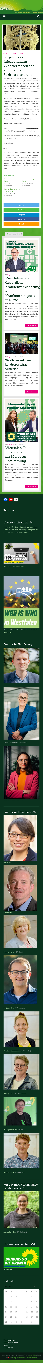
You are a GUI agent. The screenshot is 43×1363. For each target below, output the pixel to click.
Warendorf (27, 532)
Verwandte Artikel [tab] (15, 234)
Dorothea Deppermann (12, 1051)
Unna (20, 532)
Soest (7, 532)
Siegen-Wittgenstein (30, 530)
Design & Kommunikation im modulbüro (24, 1358)
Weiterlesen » (31, 325)
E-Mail (21, 224)
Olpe (19, 530)
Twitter (21, 205)
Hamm (22, 527)
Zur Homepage (8, 1269)
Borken (7, 527)
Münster (13, 530)
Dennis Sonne (9, 1172)
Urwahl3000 (32, 1355)
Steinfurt (13, 532)
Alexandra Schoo (10, 1232)
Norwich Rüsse (8, 912)
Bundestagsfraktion (11, 1342)
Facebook (21, 219)
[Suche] (38, 16)
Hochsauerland (31, 527)
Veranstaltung (18, 275)
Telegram (21, 214)
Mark (6, 530)
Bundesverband (9, 1340)
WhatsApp (21, 210)
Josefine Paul (7, 862)
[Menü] (4, 16)
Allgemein (8, 54)
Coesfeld (15, 527)
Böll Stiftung (8, 1348)
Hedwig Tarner (9, 1093)
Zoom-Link (20, 566)
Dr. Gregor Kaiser (10, 1130)
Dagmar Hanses (9, 952)
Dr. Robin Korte (9, 1008)
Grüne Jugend (9, 1345)
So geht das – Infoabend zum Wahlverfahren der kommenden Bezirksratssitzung (19, 66)
